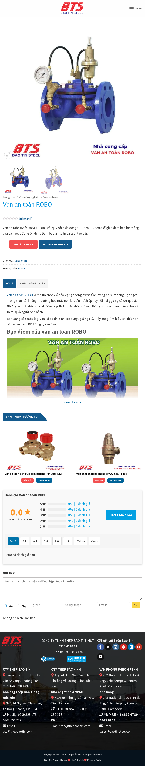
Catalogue (44, 480)
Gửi (135, 605)
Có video (80, 541)
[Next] (134, 90)
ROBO (21, 268)
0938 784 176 (70, 709)
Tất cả (13, 541)
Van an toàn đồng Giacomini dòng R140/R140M (33, 473)
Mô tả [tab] (9, 283)
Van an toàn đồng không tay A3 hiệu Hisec (101, 473)
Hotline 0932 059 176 (55, 244)
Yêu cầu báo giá (23, 244)
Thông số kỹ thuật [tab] (32, 283)
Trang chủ (9, 197)
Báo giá (27, 480)
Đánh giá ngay (121, 515)
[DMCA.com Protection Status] (76, 658)
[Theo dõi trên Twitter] (108, 647)
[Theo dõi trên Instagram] (115, 647)
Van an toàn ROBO (20, 295)
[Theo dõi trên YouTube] (138, 647)
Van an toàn (50, 197)
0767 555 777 (12, 720)
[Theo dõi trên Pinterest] (123, 647)
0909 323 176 (27, 714)
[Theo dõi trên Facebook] (100, 647)
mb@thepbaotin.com (75, 726)
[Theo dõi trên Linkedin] (131, 647)
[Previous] (10, 90)
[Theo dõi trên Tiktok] (100, 656)
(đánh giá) (25, 218)
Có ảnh (94, 541)
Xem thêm (71, 402)
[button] (135, 9)
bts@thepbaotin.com (18, 731)
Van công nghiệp (29, 197)
